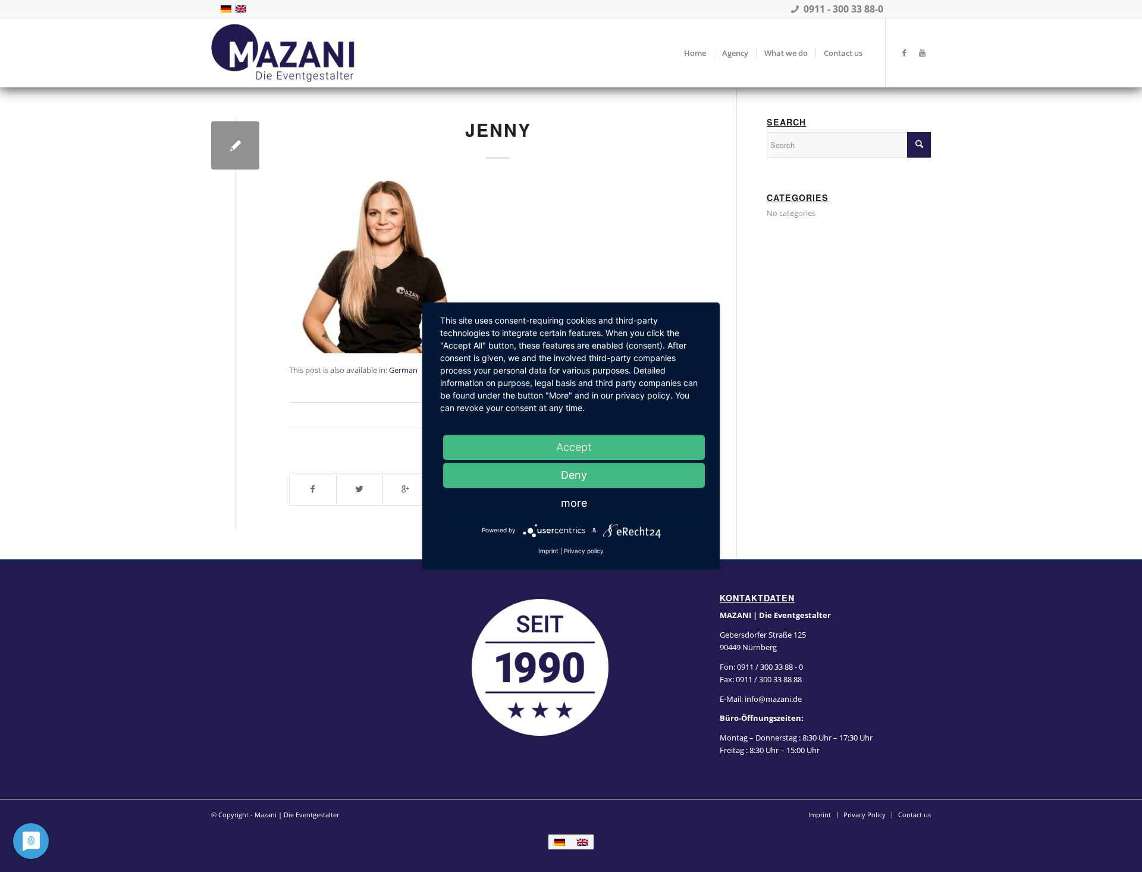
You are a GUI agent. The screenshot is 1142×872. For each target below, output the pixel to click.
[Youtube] (922, 52)
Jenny (498, 129)
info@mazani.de (772, 699)
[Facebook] (904, 52)
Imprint (548, 550)
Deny (574, 475)
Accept (574, 447)
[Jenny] (235, 145)
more (574, 503)
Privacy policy (584, 550)
